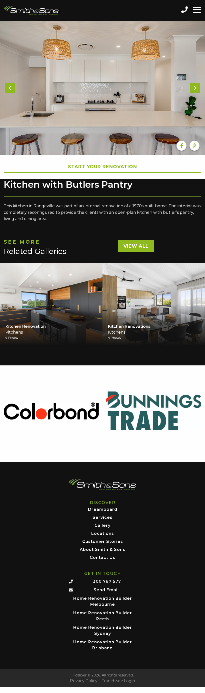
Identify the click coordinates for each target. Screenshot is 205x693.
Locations (102, 534)
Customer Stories (102, 542)
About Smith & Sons (102, 550)
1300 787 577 (106, 581)
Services (102, 518)
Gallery (102, 526)
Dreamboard (102, 510)
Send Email (106, 589)
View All (136, 246)
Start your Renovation (102, 166)
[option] (102, 88)
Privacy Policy (84, 681)
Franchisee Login (118, 681)
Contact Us (102, 558)
